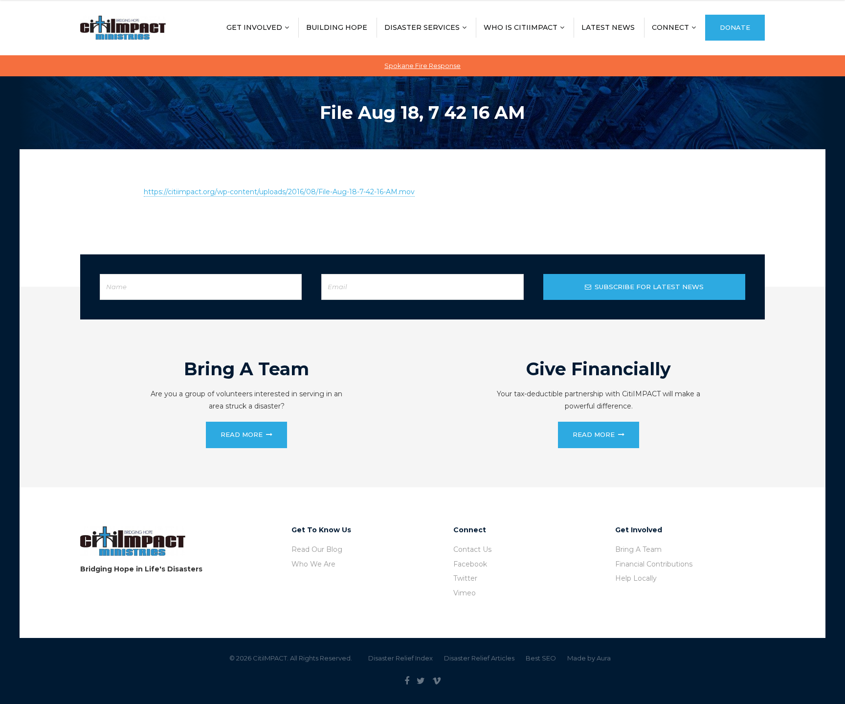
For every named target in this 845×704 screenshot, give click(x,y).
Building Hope (336, 27)
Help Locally (636, 578)
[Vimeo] (436, 681)
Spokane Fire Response (422, 65)
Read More (242, 434)
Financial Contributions (653, 564)
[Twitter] (421, 681)
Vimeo (464, 593)
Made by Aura (589, 658)
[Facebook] (406, 681)
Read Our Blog (316, 549)
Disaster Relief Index (400, 658)
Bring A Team (638, 549)
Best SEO (541, 658)
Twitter (465, 578)
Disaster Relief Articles (479, 658)
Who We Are (313, 564)
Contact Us (472, 549)
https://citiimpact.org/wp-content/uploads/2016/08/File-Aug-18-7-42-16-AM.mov (279, 191)
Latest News (608, 27)
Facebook (470, 564)
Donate (735, 27)
